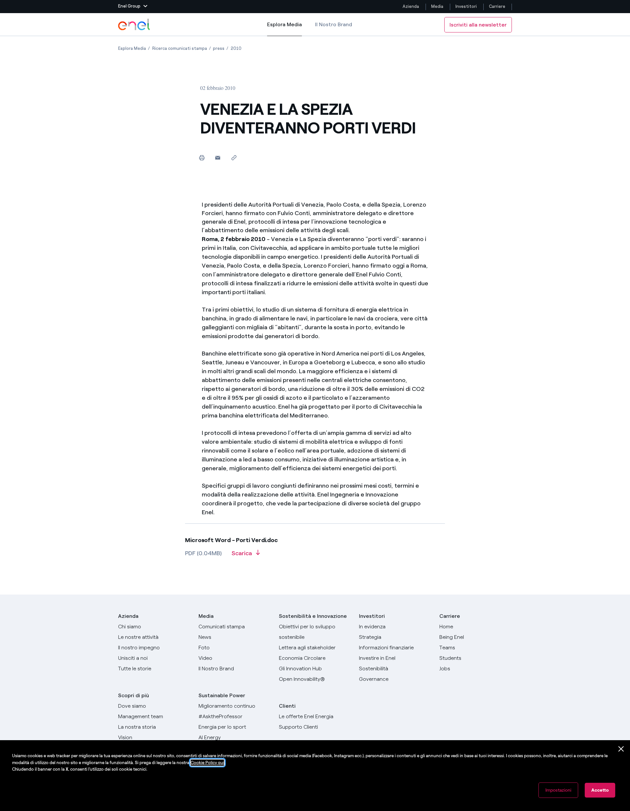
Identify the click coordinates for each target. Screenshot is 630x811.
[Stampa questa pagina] (201, 157)
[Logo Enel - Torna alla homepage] (134, 24)
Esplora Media (284, 28)
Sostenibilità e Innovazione (313, 616)
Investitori (466, 6)
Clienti (287, 706)
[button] (133, 6)
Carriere (497, 6)
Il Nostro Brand (333, 24)
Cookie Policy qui (207, 762)
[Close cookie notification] (621, 749)
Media (437, 6)
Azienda (411, 6)
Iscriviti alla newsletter (478, 25)
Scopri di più (133, 695)
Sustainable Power (222, 695)
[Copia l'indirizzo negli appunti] (233, 157)
